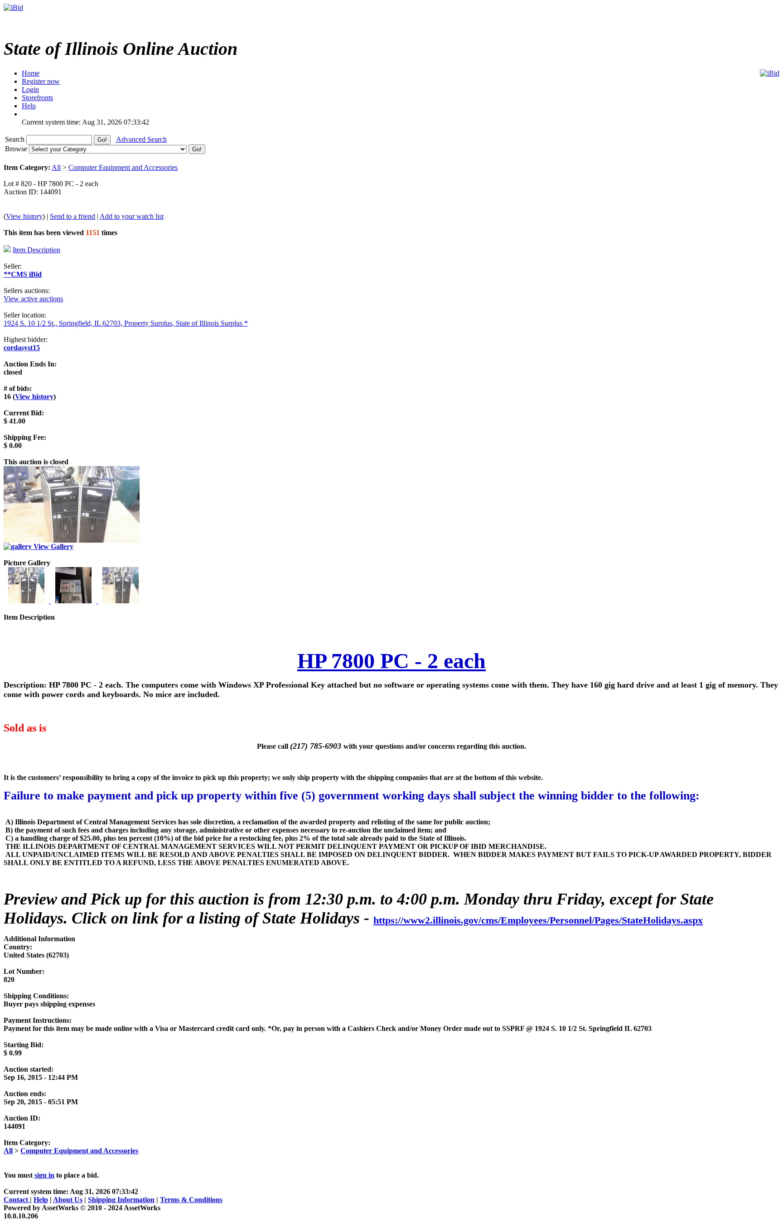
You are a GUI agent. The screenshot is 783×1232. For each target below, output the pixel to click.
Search (15, 139)
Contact (17, 1199)
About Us (67, 1199)
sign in (44, 1175)
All (56, 167)
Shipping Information (121, 1199)
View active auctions (33, 299)
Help (41, 1199)
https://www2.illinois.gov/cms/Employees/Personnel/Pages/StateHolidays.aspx (538, 920)
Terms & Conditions (191, 1199)
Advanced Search (141, 139)
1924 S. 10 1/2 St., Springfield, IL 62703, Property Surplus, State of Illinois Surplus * (126, 323)
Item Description (36, 250)
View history (24, 216)
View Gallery (52, 546)
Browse (17, 149)
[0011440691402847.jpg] (27, 601)
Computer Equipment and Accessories (123, 167)
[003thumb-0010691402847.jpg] (120, 601)
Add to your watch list (132, 216)
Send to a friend (72, 216)
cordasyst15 (22, 347)
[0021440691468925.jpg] (74, 601)
